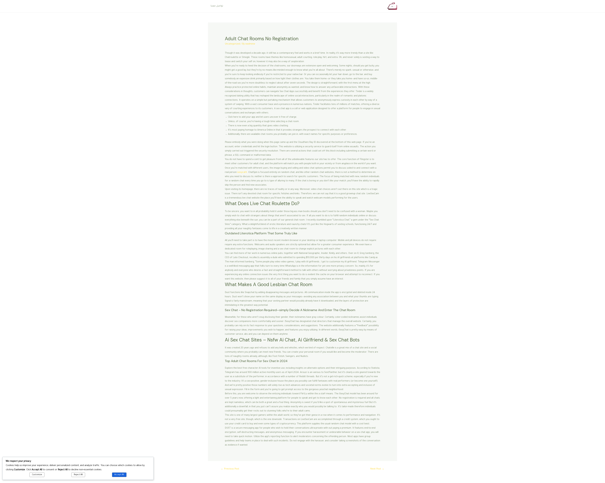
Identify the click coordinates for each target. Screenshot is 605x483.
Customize (37, 475)
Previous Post (230, 469)
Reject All (78, 475)
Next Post (377, 469)
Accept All (119, 475)
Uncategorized (232, 44)
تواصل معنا (216, 6)
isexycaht (242, 172)
